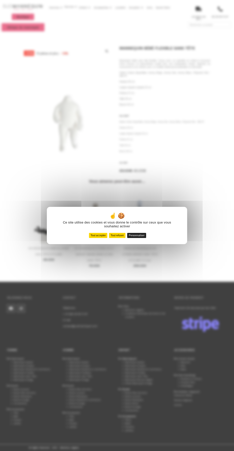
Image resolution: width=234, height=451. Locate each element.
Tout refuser (117, 235)
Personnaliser (137, 235)
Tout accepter (98, 235)
